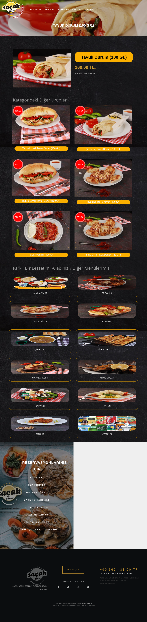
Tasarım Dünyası (75, 605)
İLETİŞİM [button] (89, 9)
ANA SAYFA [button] (35, 9)
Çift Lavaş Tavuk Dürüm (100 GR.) (103, 149)
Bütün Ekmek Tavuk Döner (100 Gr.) (41, 200)
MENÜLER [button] (49, 9)
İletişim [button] (73, 570)
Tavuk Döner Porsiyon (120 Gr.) (103, 201)
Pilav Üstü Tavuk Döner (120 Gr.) (103, 254)
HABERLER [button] (63, 9)
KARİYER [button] (76, 9)
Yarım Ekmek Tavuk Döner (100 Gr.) (41, 148)
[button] (68, 51)
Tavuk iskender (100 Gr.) (41, 254)
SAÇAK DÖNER (86, 603)
